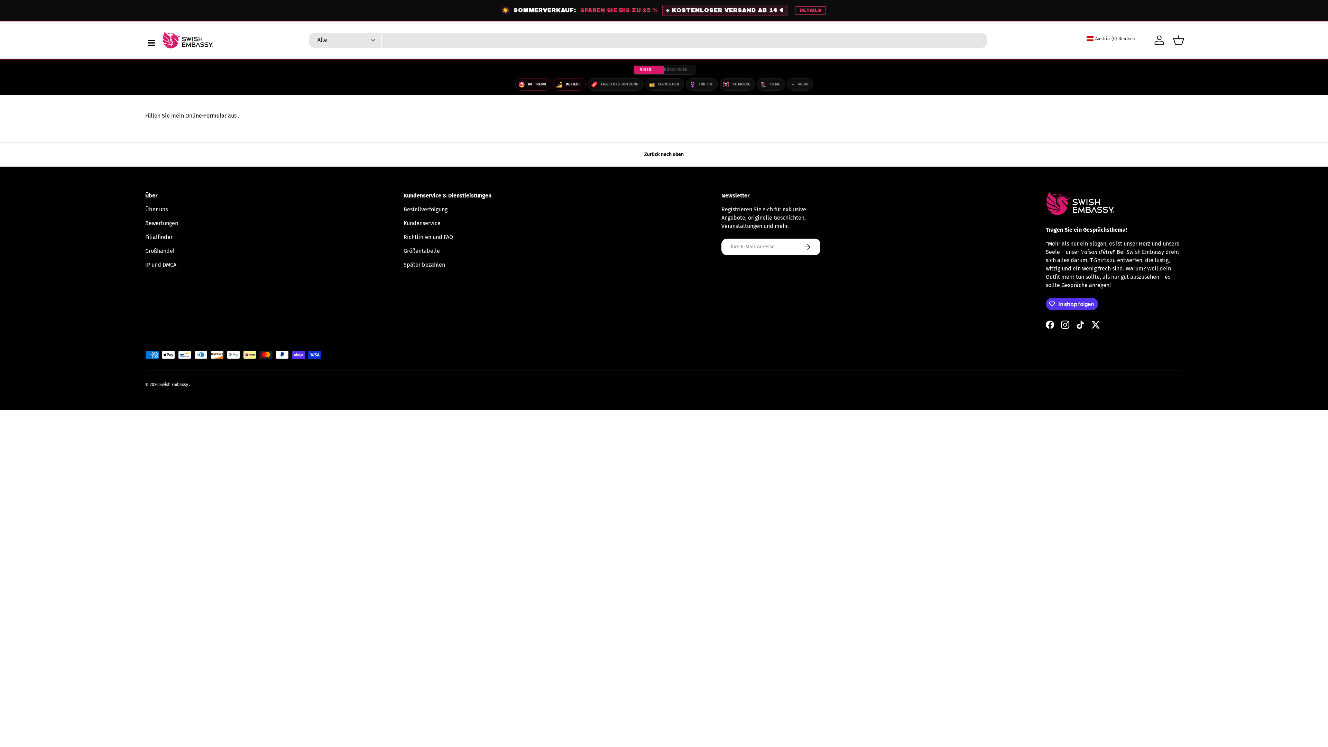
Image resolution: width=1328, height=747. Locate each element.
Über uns (156, 209)
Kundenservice (422, 223)
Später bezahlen (424, 264)
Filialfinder (159, 237)
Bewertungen (161, 223)
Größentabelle (422, 251)
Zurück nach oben (664, 154)
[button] (1178, 40)
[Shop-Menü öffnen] (151, 43)
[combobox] (648, 40)
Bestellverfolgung (426, 209)
